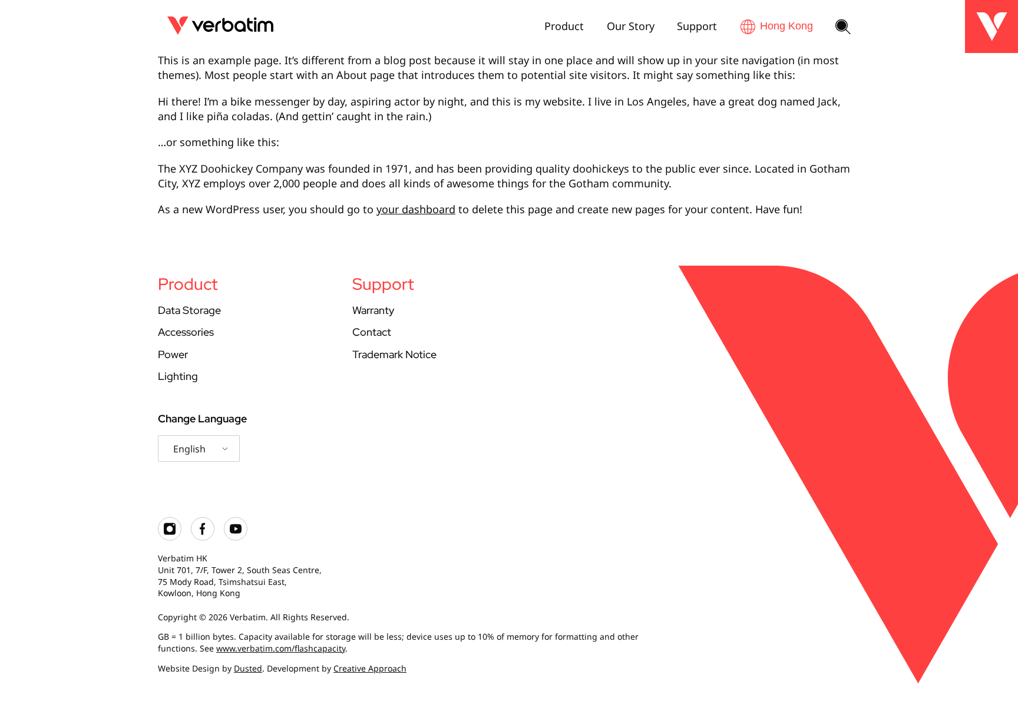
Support (697, 26)
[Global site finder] (776, 26)
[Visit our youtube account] (235, 537)
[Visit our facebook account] (202, 537)
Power (173, 354)
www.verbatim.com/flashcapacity (280, 648)
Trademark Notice (394, 354)
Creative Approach (369, 668)
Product (564, 26)
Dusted (248, 668)
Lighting (178, 376)
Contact (371, 332)
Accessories (186, 332)
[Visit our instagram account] (169, 537)
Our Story (631, 26)
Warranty (373, 310)
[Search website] (843, 27)
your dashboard (415, 209)
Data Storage (189, 310)
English (189, 448)
